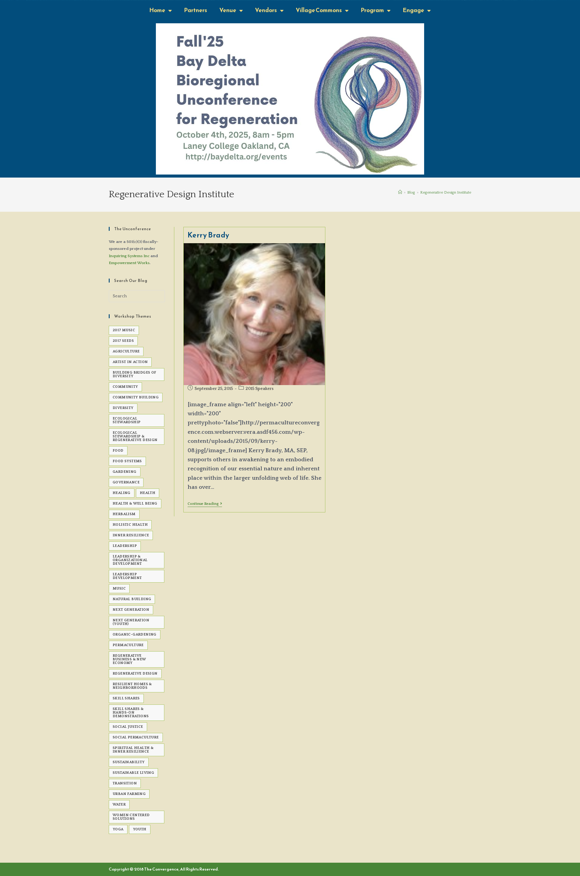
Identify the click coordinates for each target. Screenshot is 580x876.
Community (125, 387)
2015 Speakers (260, 388)
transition (125, 783)
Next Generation (131, 610)
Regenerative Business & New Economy (129, 659)
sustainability (129, 762)
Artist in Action (130, 362)
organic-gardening (134, 634)
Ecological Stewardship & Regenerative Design (135, 436)
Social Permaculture (136, 737)
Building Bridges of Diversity (134, 374)
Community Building (136, 397)
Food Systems (127, 461)
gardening (125, 472)
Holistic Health (130, 525)
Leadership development (127, 576)
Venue (227, 10)
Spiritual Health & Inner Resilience (133, 749)
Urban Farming (129, 794)
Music (119, 588)
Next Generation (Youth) (131, 622)
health (147, 493)
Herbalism (124, 514)
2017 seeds (123, 341)
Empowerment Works (129, 263)
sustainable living (133, 773)
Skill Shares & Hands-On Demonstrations (131, 712)
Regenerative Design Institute (445, 192)
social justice (128, 727)
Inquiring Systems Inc (129, 256)
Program (372, 10)
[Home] (400, 192)
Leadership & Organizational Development (130, 560)
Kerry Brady (209, 235)
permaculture (128, 645)
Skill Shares (126, 698)
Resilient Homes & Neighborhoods (132, 686)
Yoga (118, 829)
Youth (140, 829)
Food (118, 451)
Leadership (125, 546)
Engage (413, 10)
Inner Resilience (131, 535)
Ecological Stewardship (126, 420)
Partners (195, 10)
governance (126, 482)
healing (121, 493)
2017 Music (124, 330)
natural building (132, 599)
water (119, 804)
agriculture (126, 351)
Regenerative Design (135, 673)
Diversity (123, 408)
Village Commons (319, 10)
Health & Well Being (135, 503)
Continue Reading (205, 504)
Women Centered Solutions (131, 817)
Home (157, 10)
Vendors (266, 10)
